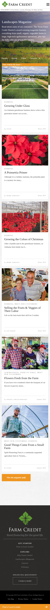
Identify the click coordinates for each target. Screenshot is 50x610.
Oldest (23, 58)
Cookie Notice (37, 599)
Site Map (11, 599)
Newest (14, 58)
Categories (33, 58)
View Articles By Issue (12, 65)
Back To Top (44, 601)
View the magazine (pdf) (16, 478)
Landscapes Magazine (25, 559)
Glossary (25, 567)
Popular (5, 58)
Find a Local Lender (25, 547)
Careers (25, 563)
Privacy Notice (23, 599)
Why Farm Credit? (25, 555)
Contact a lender (25, 581)
